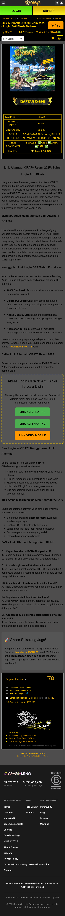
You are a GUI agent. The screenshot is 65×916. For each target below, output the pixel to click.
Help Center (32, 806)
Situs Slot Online (26, 18)
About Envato (11, 847)
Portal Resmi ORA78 (20, 346)
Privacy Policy (11, 858)
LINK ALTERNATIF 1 (33, 412)
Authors (30, 812)
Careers (8, 853)
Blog (42, 812)
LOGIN (16, 10)
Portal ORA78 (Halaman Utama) (22, 735)
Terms (7, 806)
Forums (44, 818)
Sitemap (8, 870)
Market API (9, 818)
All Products (27, 886)
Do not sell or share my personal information (27, 864)
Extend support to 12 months (32, 697)
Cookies (8, 829)
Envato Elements (14, 883)
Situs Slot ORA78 (9, 18)
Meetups (44, 824)
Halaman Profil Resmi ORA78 (21, 738)
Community (46, 806)
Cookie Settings (12, 835)
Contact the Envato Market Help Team (32, 756)
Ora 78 (8, 32)
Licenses (8, 812)
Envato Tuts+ (51, 883)
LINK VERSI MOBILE (32, 435)
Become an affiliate (13, 824)
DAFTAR (49, 10)
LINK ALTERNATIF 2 (33, 423)
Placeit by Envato (34, 883)
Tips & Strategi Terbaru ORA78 (22, 741)
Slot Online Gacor (44, 18)
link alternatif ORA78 (26, 652)
